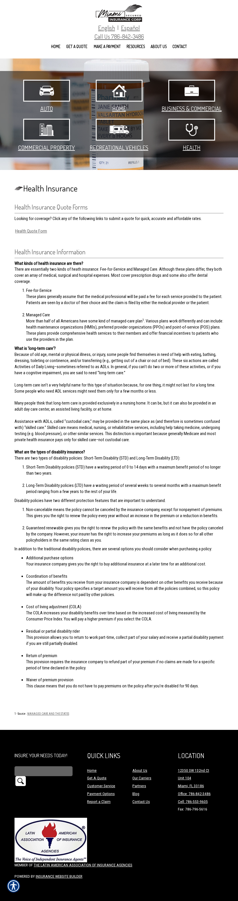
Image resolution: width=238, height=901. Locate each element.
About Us (139, 770)
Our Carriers (141, 778)
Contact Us (141, 801)
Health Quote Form (31, 231)
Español (130, 27)
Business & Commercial (192, 108)
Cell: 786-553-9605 (193, 801)
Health (192, 147)
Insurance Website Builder (59, 876)
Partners (139, 786)
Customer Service (101, 786)
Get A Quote (97, 778)
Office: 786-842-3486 (194, 794)
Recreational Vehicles (119, 147)
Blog (135, 794)
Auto (46, 108)
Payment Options (101, 794)
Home (119, 108)
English (106, 27)
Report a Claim (99, 801)
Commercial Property (46, 147)
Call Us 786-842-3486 (119, 36)
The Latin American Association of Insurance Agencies (83, 865)
